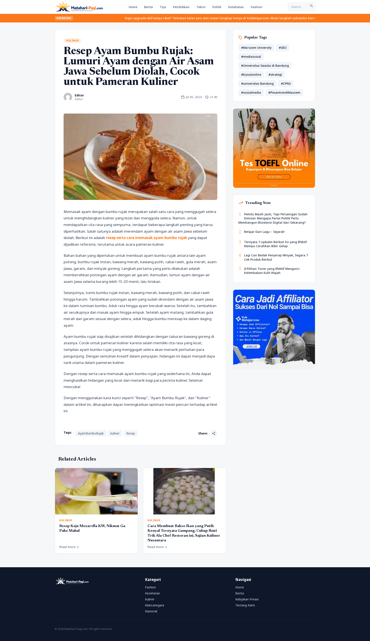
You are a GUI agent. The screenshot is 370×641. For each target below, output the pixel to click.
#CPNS (286, 83)
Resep (130, 433)
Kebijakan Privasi (247, 599)
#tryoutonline (251, 74)
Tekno (201, 7)
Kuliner (72, 40)
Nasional (151, 611)
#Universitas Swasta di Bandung (265, 66)
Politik (216, 7)
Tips (163, 7)
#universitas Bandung (257, 83)
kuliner (114, 433)
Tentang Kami (245, 605)
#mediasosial (251, 57)
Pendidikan (181, 7)
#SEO (282, 48)
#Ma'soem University (256, 48)
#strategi (275, 74)
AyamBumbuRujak (91, 433)
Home (133, 7)
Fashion (256, 7)
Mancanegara (154, 605)
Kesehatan (236, 7)
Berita (148, 7)
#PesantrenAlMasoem (284, 92)
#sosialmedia (251, 92)
